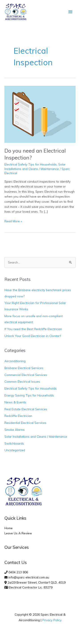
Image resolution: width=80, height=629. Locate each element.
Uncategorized (14, 450)
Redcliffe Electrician (18, 416)
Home (8, 528)
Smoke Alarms (14, 429)
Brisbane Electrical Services (23, 368)
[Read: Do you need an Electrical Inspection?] (40, 114)
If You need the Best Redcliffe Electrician (33, 329)
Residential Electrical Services (25, 423)
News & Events (15, 402)
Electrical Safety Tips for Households (30, 164)
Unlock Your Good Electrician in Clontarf (32, 336)
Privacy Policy (52, 620)
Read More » (13, 221)
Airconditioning (15, 361)
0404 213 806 (18, 572)
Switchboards (14, 443)
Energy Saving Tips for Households (29, 395)
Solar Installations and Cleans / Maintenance (35, 436)
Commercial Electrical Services (25, 375)
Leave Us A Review (18, 533)
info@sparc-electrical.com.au (28, 577)
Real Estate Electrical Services (25, 409)
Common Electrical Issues (22, 381)
